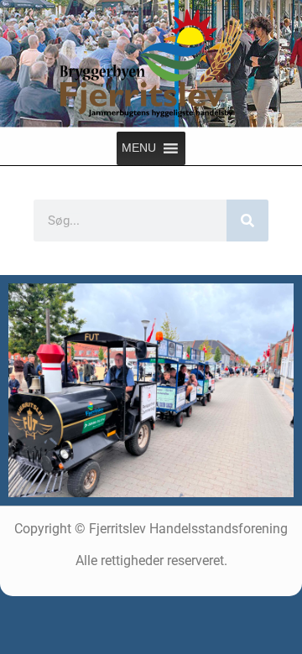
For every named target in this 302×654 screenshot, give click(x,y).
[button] (139, 148)
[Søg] (247, 220)
